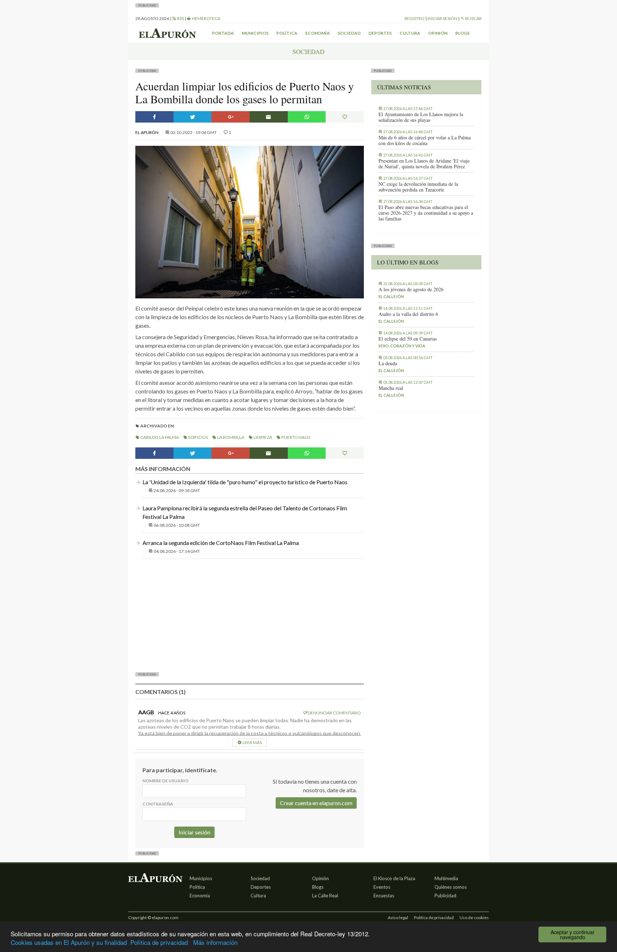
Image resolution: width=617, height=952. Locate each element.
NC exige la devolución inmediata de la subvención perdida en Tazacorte (418, 187)
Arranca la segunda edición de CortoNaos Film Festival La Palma (220, 542)
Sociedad (349, 33)
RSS (180, 18)
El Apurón (147, 132)
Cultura (410, 33)
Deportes (380, 33)
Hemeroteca (205, 18)
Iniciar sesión (442, 18)
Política (286, 33)
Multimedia (446, 878)
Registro (415, 18)
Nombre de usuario (165, 780)
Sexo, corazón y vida (401, 345)
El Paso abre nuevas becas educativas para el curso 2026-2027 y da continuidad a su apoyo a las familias (425, 213)
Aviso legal (398, 917)
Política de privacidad (159, 942)
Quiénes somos (451, 887)
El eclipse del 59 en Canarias (407, 339)
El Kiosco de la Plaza (394, 878)
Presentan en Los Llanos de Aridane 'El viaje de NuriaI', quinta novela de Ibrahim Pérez (424, 163)
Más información (215, 942)
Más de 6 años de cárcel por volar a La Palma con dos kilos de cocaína (424, 140)
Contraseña (157, 804)
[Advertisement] (249, 615)
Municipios (255, 33)
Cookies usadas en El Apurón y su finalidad (69, 942)
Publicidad (445, 895)
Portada (223, 33)
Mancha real (390, 388)
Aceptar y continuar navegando (573, 934)
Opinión (437, 33)
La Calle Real (325, 895)
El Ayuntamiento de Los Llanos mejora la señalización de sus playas (420, 117)
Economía (317, 33)
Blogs (462, 33)
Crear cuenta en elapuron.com (316, 802)
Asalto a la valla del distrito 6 (408, 314)
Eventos (381, 887)
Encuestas (383, 895)
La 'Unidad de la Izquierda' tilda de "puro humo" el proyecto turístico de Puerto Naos (244, 482)
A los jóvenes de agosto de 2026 (410, 289)
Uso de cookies (474, 917)
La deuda (387, 363)
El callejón (391, 296)
